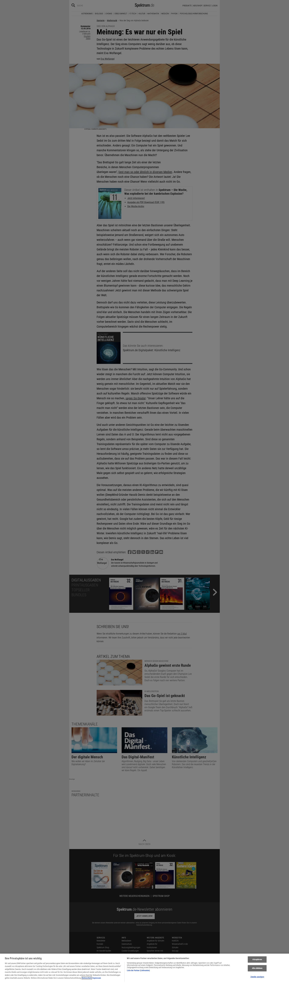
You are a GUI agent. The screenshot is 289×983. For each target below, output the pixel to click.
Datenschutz (87, 978)
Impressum (96, 978)
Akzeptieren (257, 959)
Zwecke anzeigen (257, 977)
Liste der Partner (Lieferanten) (138, 970)
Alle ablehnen (257, 968)
